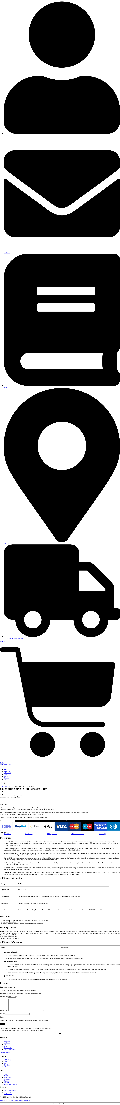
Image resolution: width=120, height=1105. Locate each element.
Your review (4, 1010)
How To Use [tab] (28, 834)
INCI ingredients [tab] (52, 834)
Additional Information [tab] (77, 834)
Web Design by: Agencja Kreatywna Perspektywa (15, 1100)
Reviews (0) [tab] (102, 834)
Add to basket (67, 821)
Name (2, 1013)
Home (2, 786)
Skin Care (8, 786)
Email (2, 1017)
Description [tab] (7, 834)
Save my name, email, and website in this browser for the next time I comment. (25, 1020)
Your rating (4, 996)
